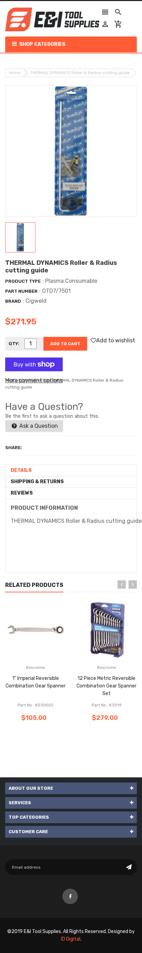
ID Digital (70, 939)
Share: (13, 447)
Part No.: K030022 (35, 705)
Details (21, 470)
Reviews (22, 493)
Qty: (14, 343)
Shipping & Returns (37, 482)
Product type (23, 281)
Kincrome (35, 667)
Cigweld (36, 301)
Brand (13, 301)
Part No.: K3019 (107, 705)
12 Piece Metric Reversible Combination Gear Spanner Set (106, 685)
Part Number (21, 291)
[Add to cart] (45, 651)
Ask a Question (38, 426)
